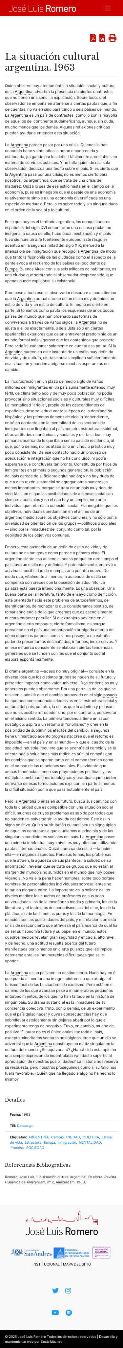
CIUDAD (73, 1137)
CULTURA (91, 1137)
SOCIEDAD (35, 1148)
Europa (49, 1142)
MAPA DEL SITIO (77, 1264)
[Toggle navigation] (107, 8)
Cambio (57, 1137)
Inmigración (67, 1142)
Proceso (17, 1148)
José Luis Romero (32, 1336)
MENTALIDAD (90, 1142)
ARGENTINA (39, 1137)
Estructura (33, 1142)
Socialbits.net (51, 1341)
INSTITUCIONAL (46, 1264)
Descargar (25, 1126)
